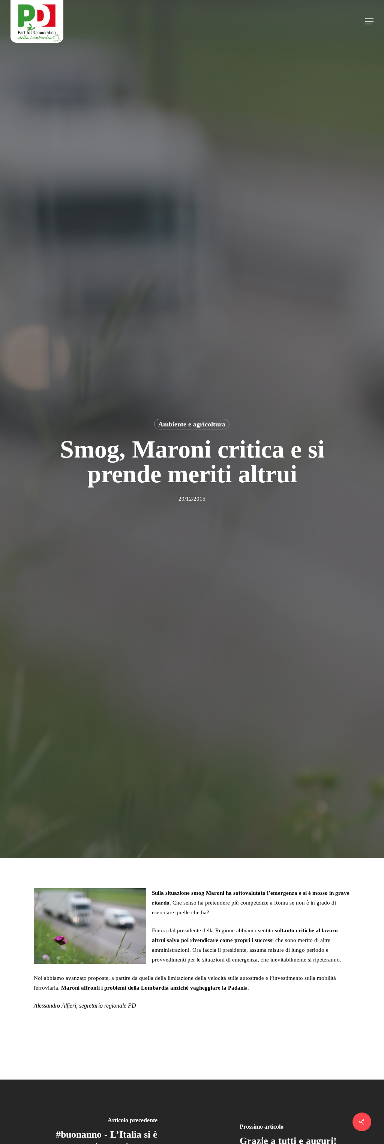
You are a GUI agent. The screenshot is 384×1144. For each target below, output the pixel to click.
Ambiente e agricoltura (191, 424)
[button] (369, 21)
